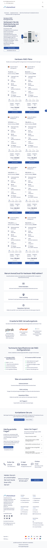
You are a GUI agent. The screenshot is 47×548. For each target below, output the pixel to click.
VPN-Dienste (25, 512)
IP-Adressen (24, 513)
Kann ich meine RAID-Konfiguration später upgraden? (32, 452)
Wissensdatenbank (8, 447)
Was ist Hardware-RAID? (30, 436)
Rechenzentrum (37, 513)
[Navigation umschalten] (42, 2)
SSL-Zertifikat (25, 510)
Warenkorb (36, 502)
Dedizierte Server (26, 500)
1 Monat (9, 101)
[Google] (9, 516)
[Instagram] (4, 518)
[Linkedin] (11, 516)
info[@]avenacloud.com (10, 1)
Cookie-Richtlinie (37, 527)
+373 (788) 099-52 (9, 3)
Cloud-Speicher (25, 502)
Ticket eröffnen (29, 419)
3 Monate (12, 101)
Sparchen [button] (6, 536)
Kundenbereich (37, 498)
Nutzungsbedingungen (23, 546)
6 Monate (16, 101)
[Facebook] (4, 516)
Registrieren (36, 500)
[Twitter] (6, 516)
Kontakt (36, 510)
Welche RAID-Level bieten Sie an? (32, 444)
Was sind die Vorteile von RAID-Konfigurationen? (32, 440)
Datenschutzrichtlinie (38, 525)
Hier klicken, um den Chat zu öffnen (39, 466)
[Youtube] (6, 518)
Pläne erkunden (11, 47)
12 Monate (19, 101)
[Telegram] (9, 518)
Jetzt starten (37, 480)
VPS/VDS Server (25, 498)
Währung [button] (5, 539)
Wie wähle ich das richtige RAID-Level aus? (32, 448)
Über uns (36, 512)
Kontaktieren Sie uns (11, 50)
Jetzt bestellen (15, 112)
